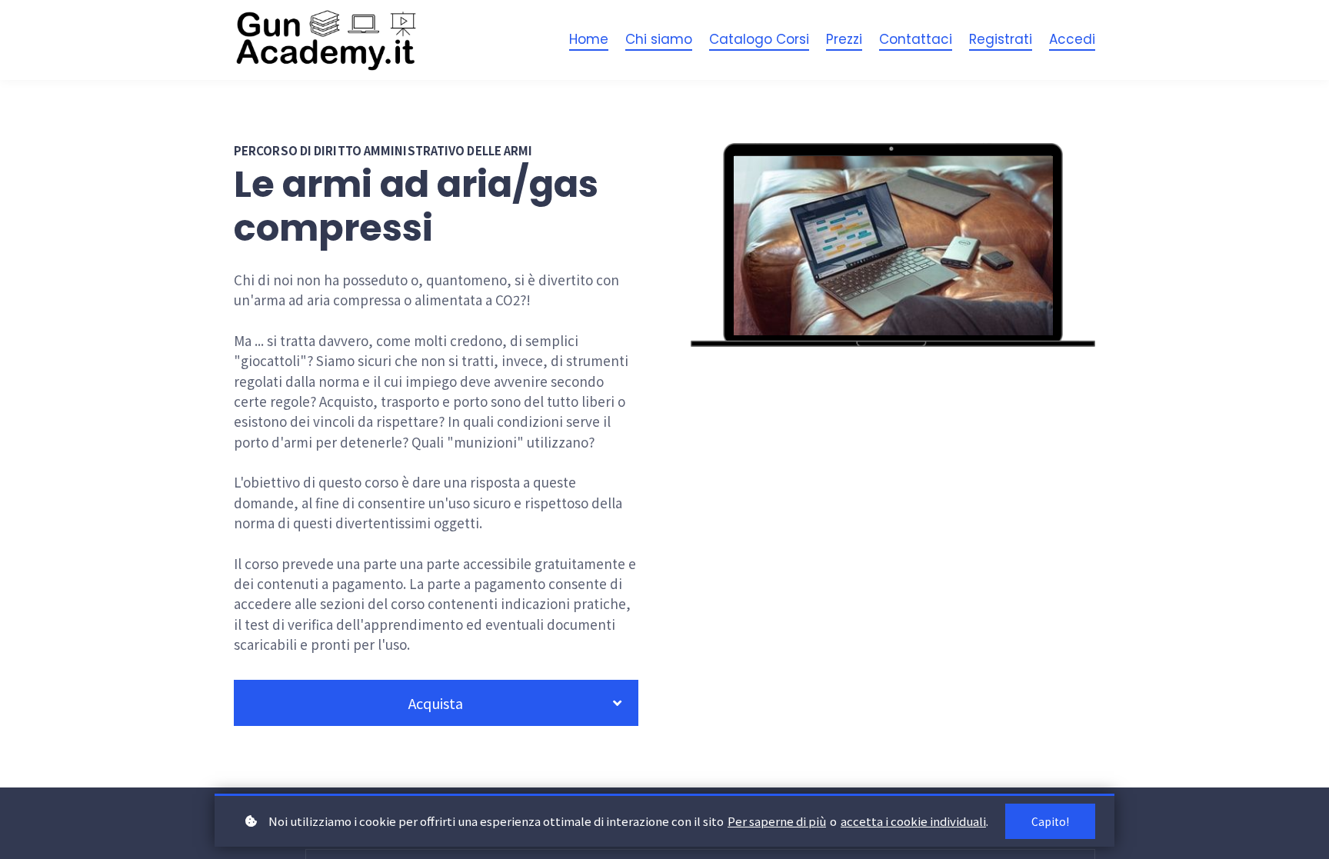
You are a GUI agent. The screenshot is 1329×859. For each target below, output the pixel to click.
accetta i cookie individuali (913, 821)
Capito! (1050, 821)
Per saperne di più (777, 821)
